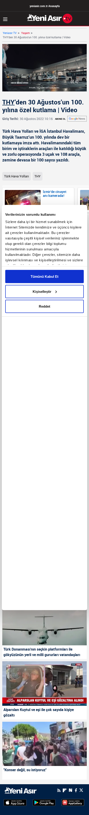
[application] (44, 407)
